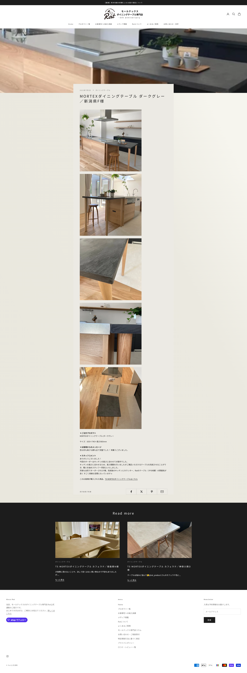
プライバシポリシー (126, 643)
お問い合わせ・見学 (171, 24)
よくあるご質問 (153, 24)
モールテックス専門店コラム (129, 630)
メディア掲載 (122, 24)
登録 (209, 620)
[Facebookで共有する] (131, 491)
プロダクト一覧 (84, 24)
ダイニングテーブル (103, 90)
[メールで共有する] (162, 491)
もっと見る (59, 579)
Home (70, 24)
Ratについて (137, 24)
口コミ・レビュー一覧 (127, 647)
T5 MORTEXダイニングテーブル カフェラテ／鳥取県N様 (87, 566)
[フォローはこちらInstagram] (7, 656)
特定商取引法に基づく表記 (129, 638)
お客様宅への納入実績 (103, 24)
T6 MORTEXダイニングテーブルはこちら (121, 479)
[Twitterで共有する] (141, 491)
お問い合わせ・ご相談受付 (129, 634)
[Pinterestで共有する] (152, 491)
